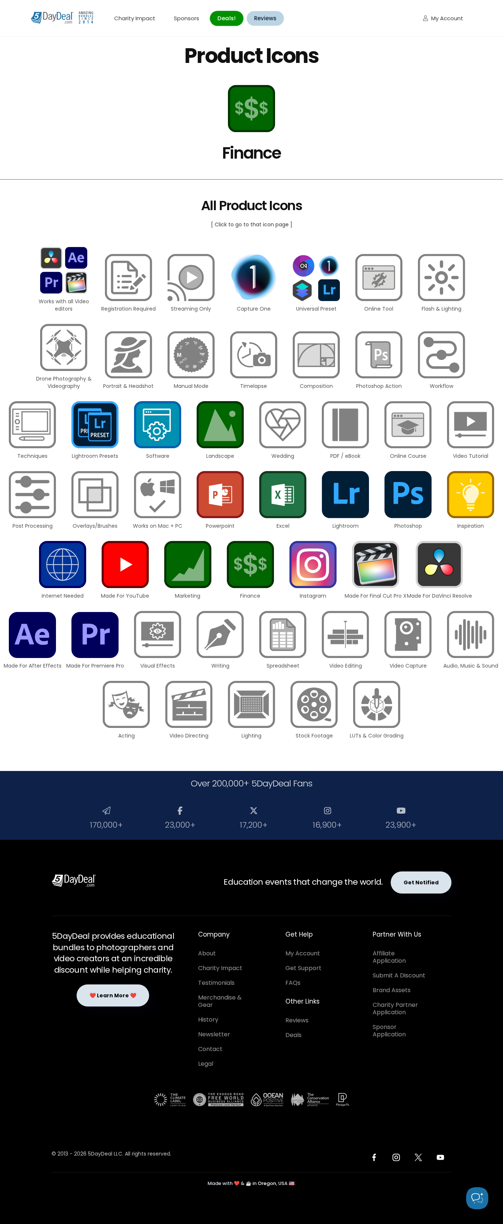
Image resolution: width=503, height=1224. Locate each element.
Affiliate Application (389, 957)
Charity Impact (134, 18)
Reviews (265, 18)
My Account (443, 18)
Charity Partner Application (395, 1008)
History (208, 1019)
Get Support (303, 968)
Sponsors (186, 18)
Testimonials (216, 983)
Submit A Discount (399, 975)
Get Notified (421, 882)
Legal (205, 1063)
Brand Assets (392, 990)
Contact (210, 1049)
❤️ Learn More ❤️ (112, 995)
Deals (293, 1035)
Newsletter (214, 1034)
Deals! (226, 18)
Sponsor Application (389, 1031)
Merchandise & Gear (220, 1001)
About (207, 953)
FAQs (292, 983)
